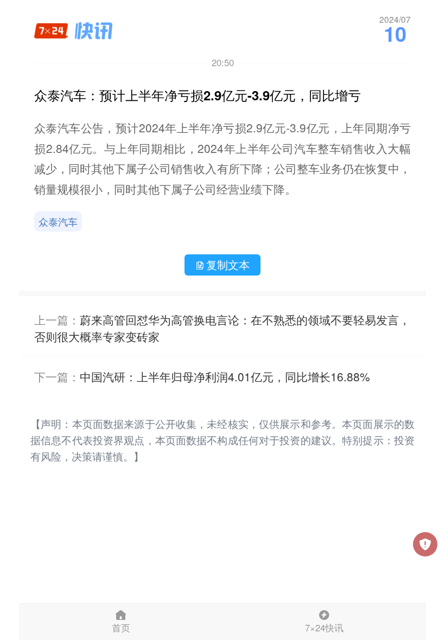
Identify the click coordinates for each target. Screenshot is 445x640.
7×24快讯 (324, 627)
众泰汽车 (58, 221)
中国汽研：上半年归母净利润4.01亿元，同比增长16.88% (225, 376)
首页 (121, 627)
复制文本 (228, 264)
